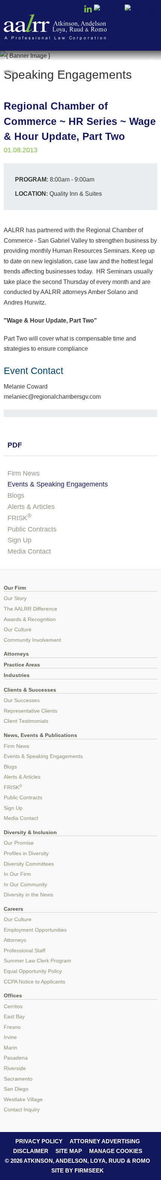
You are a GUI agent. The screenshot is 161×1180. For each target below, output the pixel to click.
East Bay (14, 1016)
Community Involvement (32, 640)
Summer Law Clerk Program (37, 961)
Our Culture (17, 629)
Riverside (15, 1068)
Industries (17, 675)
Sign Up (19, 540)
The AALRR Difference (30, 609)
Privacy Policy (39, 1141)
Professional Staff (24, 950)
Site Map (68, 1151)
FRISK (19, 518)
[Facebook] (141, 9)
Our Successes (22, 700)
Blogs (15, 495)
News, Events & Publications (40, 735)
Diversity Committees (29, 864)
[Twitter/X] (108, 9)
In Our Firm (17, 874)
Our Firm (15, 588)
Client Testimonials (26, 721)
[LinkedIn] (87, 11)
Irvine (10, 1037)
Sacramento (18, 1079)
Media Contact (29, 551)
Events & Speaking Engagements (57, 484)
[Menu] (9, 63)
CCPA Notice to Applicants (34, 982)
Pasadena (16, 1058)
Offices (13, 995)
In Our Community (25, 884)
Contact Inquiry (22, 1109)
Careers (13, 909)
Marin (10, 1048)
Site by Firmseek (77, 1170)
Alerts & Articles (31, 506)
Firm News (23, 473)
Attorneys (16, 654)
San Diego (16, 1089)
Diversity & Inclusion (30, 832)
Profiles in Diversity (26, 853)
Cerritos (13, 1006)
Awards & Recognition (30, 619)
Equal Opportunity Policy (33, 971)
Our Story (15, 598)
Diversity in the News (28, 895)
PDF (14, 445)
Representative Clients (30, 711)
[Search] (152, 64)
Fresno (12, 1027)
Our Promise (19, 843)
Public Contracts (32, 529)
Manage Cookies (115, 1151)
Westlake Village (23, 1099)
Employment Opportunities (35, 930)
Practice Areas (22, 665)
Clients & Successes (30, 690)
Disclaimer (30, 1151)
